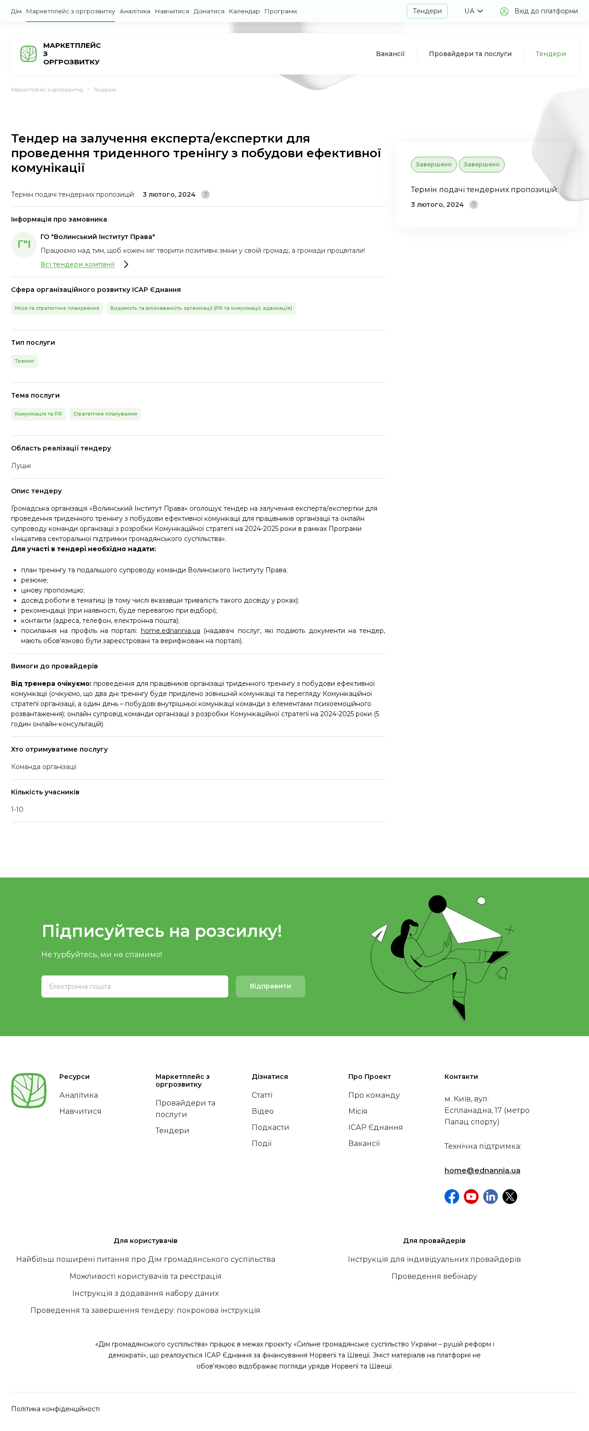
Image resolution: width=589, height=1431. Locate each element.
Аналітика (135, 11)
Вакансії (390, 54)
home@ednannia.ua (482, 1170)
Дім (16, 11)
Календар (244, 11)
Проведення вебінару (434, 1276)
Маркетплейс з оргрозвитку (70, 11)
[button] (473, 11)
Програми (281, 11)
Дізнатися (209, 11)
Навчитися (172, 11)
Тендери (427, 11)
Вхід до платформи (546, 11)
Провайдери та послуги (470, 54)
